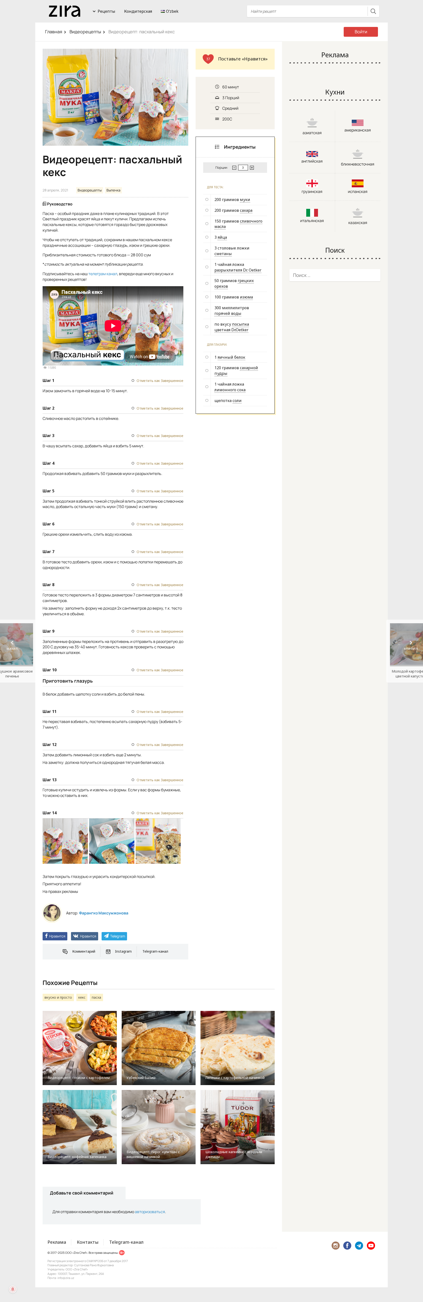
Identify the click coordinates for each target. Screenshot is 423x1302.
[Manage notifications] (13, 1289)
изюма (246, 297)
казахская (357, 222)
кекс (81, 997)
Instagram (123, 951)
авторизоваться (150, 1211)
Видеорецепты (85, 32)
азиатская (312, 132)
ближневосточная (357, 164)
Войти (361, 32)
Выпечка (113, 190)
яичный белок (231, 357)
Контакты (87, 1242)
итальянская (312, 220)
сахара (246, 210)
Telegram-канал (155, 951)
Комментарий (83, 951)
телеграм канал (102, 273)
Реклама (56, 1242)
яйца (222, 237)
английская (312, 161)
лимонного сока (230, 389)
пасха (96, 997)
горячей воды (227, 313)
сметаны (223, 253)
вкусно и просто (58, 997)
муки (245, 199)
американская (357, 130)
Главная (53, 32)
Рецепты (106, 11)
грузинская (312, 191)
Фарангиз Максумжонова (103, 913)
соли (237, 400)
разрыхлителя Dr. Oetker (237, 270)
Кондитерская (138, 11)
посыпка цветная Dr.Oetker (231, 326)
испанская (357, 191)
